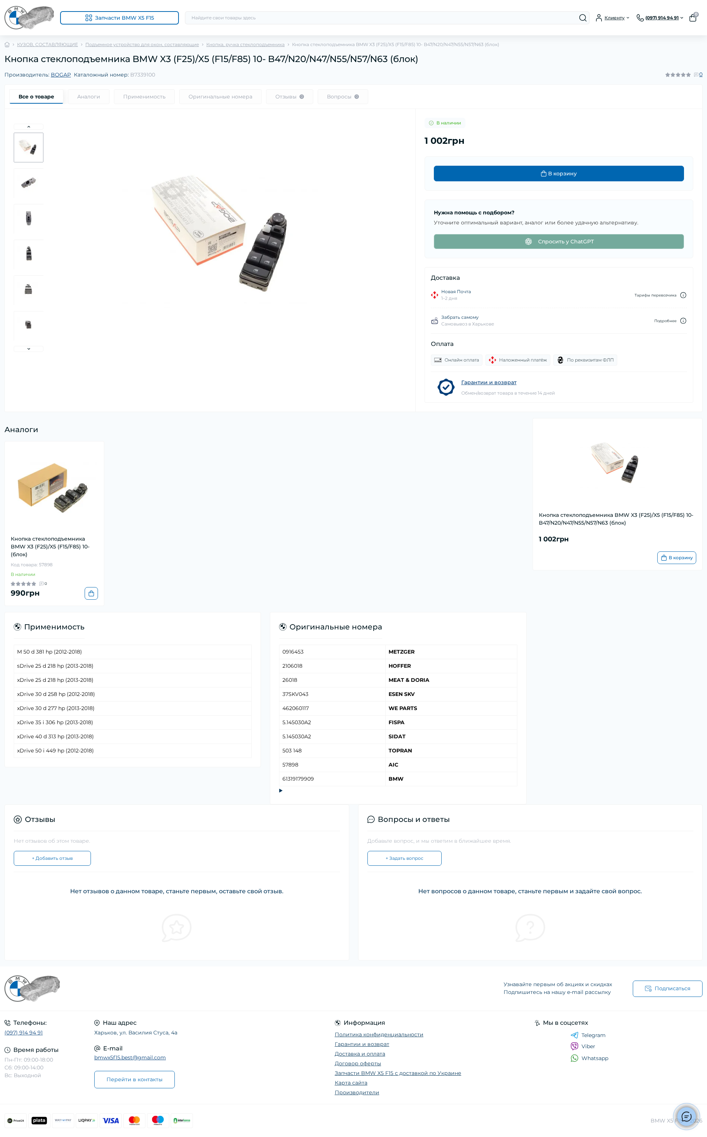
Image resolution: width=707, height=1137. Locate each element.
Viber (588, 1046)
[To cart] (91, 593)
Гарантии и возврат (489, 382)
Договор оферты (358, 1063)
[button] (28, 127)
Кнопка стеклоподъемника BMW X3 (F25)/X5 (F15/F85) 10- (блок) (50, 546)
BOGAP (61, 74)
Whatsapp (595, 1058)
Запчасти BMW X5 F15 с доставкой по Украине (398, 1073)
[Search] (583, 18)
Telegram (594, 1035)
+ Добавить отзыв (52, 858)
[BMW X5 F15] (176, 988)
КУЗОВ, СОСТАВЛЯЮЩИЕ (47, 44)
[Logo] (29, 17)
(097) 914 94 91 (23, 1032)
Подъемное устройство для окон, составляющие (142, 44)
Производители (357, 1092)
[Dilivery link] (683, 295)
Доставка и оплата (360, 1053)
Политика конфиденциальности (379, 1034)
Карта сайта (351, 1082)
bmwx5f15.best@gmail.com (130, 1057)
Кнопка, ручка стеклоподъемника (245, 44)
